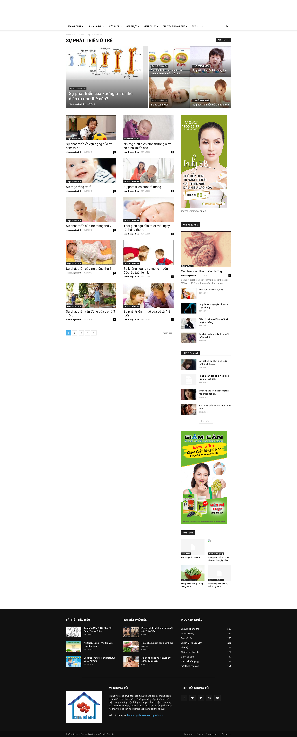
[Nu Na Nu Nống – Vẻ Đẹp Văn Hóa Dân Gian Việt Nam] (73, 646)
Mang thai (74, 26)
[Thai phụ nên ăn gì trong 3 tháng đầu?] (192, 573)
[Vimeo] (201, 698)
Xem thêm (205, 421)
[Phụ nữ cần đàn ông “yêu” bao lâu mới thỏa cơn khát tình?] (188, 379)
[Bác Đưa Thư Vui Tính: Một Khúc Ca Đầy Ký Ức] (73, 661)
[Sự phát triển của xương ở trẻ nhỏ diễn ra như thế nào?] (107, 63)
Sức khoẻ (113, 26)
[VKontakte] (209, 698)
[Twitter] (192, 698)
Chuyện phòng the (174, 26)
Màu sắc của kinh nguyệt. (211, 289)
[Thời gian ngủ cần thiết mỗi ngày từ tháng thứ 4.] (148, 209)
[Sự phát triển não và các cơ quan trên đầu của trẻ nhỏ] (169, 61)
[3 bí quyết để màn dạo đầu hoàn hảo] (188, 409)
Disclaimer (189, 734)
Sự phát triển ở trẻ (77, 89)
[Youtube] (217, 698)
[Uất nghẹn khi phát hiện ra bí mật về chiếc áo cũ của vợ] (188, 364)
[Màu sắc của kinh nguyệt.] (188, 293)
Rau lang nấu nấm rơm (191, 557)
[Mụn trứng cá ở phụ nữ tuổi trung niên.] (219, 573)
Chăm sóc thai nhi (189, 580)
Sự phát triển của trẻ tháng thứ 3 (89, 269)
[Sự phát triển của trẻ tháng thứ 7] (91, 209)
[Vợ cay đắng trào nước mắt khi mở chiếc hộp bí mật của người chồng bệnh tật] (188, 394)
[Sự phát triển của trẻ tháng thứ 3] (91, 252)
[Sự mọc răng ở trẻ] (91, 170)
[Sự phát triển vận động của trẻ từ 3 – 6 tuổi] (91, 295)
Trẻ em (80, 34)
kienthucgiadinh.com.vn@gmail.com (145, 715)
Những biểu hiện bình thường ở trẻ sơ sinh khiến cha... (147, 146)
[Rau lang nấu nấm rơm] (192, 547)
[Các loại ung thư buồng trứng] (206, 249)
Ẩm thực (131, 26)
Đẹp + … (196, 26)
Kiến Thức (150, 26)
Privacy (200, 734)
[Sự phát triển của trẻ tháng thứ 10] (210, 61)
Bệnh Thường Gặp (216, 554)
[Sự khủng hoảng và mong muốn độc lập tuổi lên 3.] (148, 252)
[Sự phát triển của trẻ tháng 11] (148, 170)
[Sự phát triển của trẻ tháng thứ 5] (210, 92)
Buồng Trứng (187, 266)
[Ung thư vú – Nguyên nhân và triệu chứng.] (188, 308)
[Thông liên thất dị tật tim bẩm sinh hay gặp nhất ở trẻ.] (219, 547)
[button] (227, 26)
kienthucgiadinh (76, 104)
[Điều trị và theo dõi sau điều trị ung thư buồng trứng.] (188, 323)
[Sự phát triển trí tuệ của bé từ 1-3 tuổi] (148, 295)
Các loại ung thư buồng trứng (201, 271)
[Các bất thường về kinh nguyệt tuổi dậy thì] (188, 338)
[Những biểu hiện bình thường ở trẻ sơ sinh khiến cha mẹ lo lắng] (148, 127)
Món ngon (186, 554)
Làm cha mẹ (94, 26)
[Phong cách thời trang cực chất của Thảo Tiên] (131, 632)
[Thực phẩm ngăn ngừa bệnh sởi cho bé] (131, 646)
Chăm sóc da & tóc (216, 580)
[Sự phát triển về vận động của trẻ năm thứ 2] (91, 127)
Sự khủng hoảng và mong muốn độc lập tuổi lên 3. (145, 270)
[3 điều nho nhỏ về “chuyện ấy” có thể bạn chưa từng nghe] (131, 661)
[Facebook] (184, 698)
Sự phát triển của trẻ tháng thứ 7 (89, 226)
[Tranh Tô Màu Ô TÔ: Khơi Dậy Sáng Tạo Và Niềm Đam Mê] (73, 632)
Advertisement (212, 734)
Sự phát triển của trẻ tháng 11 (144, 187)
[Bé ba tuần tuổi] (169, 92)
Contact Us (226, 734)
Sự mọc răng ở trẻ (78, 187)
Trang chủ (70, 34)
